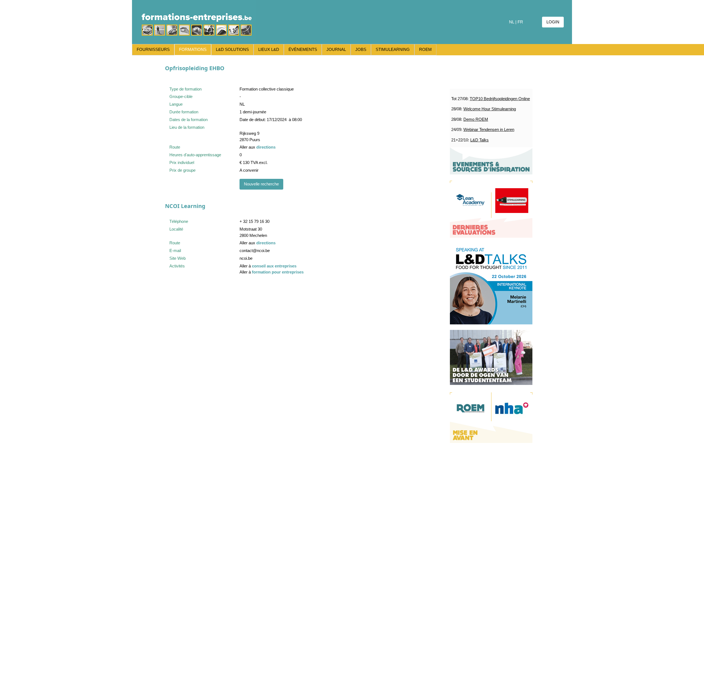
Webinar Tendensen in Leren (488, 129)
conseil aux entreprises (274, 266)
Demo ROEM (475, 119)
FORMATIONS (193, 49)
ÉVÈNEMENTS (302, 49)
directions (266, 147)
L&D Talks (479, 140)
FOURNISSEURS (153, 49)
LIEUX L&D (268, 49)
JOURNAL (336, 49)
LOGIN (552, 22)
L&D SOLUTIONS (232, 49)
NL (511, 22)
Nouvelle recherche (261, 184)
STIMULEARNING (393, 49)
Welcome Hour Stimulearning (489, 108)
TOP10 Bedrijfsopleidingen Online (500, 98)
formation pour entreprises (278, 272)
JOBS (360, 49)
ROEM (425, 49)
